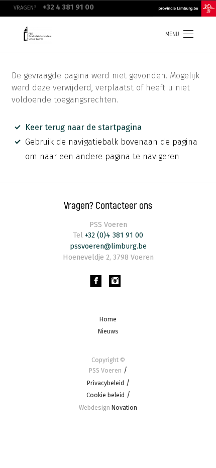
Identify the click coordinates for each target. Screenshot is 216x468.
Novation (108, 407)
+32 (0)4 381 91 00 (113, 235)
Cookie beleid (105, 395)
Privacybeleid (105, 383)
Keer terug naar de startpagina (83, 127)
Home (108, 319)
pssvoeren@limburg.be (108, 246)
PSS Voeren (105, 370)
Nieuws (108, 331)
